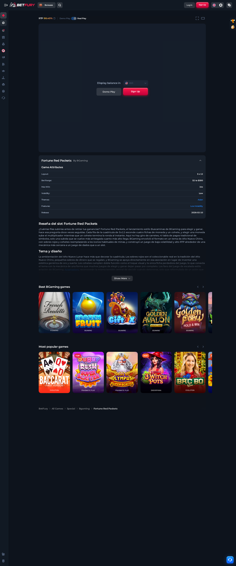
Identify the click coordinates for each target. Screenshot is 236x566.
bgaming (84, 408)
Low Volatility (196, 206)
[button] (54, 312)
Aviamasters (72, 269)
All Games (57, 408)
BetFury (43, 408)
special (71, 408)
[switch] (74, 18)
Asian (200, 199)
